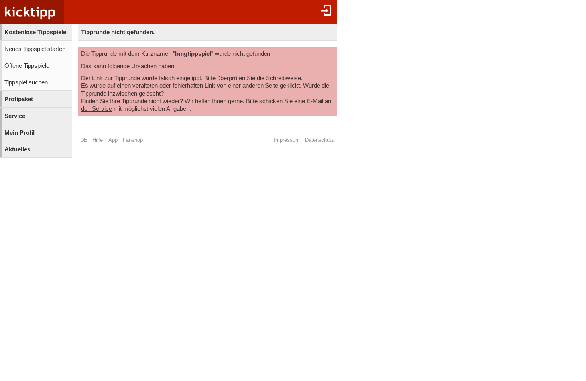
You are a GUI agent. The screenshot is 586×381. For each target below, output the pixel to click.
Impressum (287, 140)
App (113, 140)
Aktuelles (17, 149)
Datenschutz (319, 140)
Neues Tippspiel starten (34, 49)
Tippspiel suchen (26, 82)
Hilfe (97, 140)
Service (14, 116)
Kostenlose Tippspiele (35, 32)
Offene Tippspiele (26, 66)
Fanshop (133, 140)
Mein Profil (19, 133)
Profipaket (18, 99)
